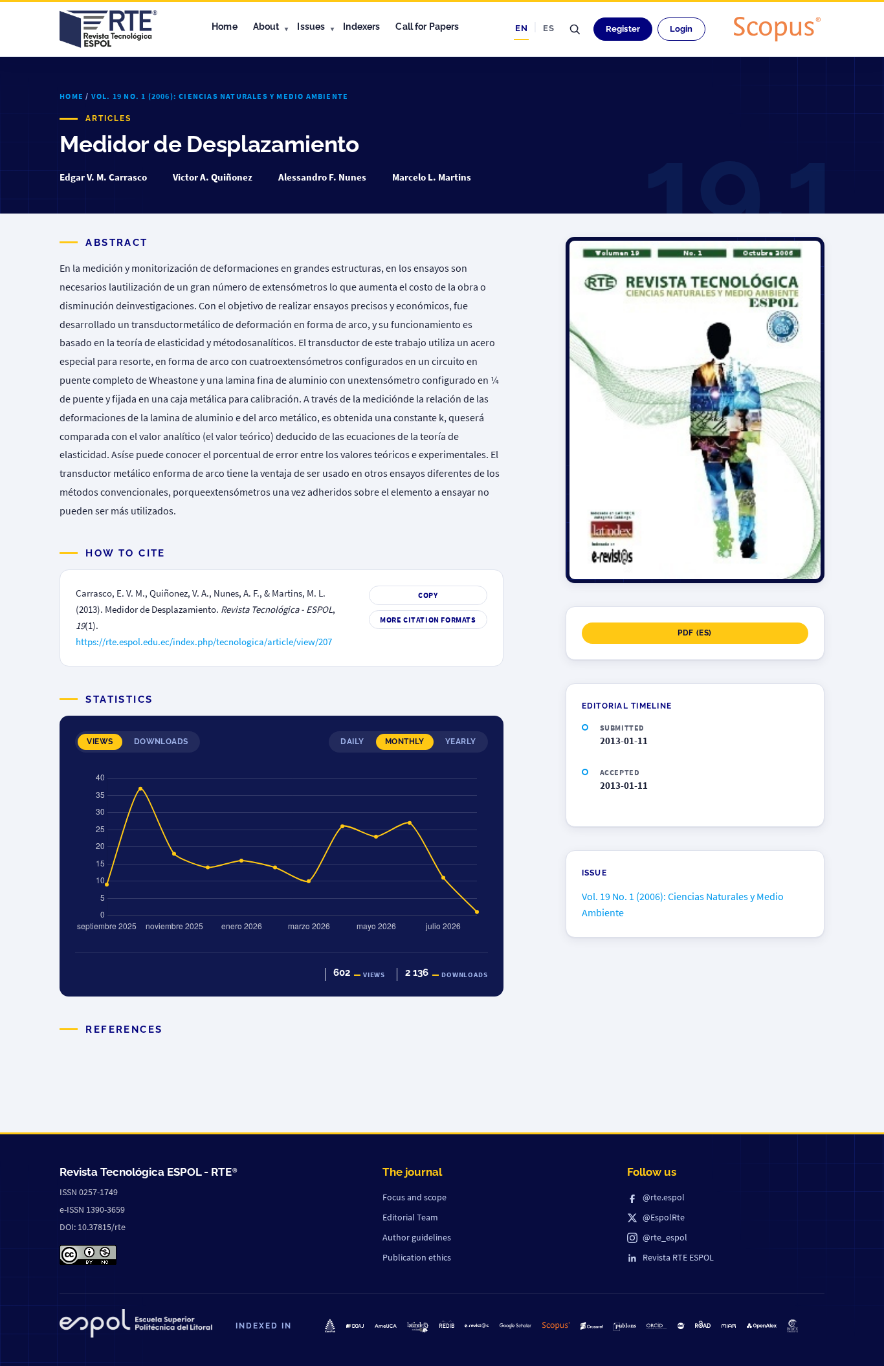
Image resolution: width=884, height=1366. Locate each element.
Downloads (161, 741)
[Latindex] (417, 1327)
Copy (427, 595)
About (266, 26)
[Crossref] (591, 1326)
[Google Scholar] (516, 1325)
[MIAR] (729, 1326)
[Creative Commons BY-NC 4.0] (88, 1255)
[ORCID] (656, 1326)
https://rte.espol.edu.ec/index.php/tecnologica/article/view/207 (204, 642)
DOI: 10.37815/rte (93, 1227)
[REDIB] (446, 1323)
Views (100, 741)
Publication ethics (416, 1257)
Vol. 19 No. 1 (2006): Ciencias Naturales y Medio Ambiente (219, 96)
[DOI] (681, 1326)
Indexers (361, 26)
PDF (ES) (695, 632)
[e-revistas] (477, 1325)
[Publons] (624, 1327)
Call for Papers (427, 26)
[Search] (574, 29)
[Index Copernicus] (792, 1325)
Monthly (405, 741)
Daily (352, 741)
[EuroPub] (330, 1325)
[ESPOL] (136, 1326)
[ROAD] (703, 1324)
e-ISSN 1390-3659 (92, 1209)
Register (623, 29)
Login (681, 29)
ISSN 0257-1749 (89, 1192)
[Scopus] (777, 29)
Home (225, 26)
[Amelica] (386, 1326)
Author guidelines (416, 1237)
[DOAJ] (355, 1326)
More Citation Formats (428, 619)
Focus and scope (414, 1197)
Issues (311, 26)
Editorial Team (410, 1217)
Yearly (460, 741)
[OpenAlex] (762, 1325)
